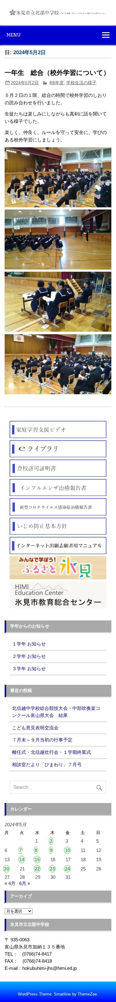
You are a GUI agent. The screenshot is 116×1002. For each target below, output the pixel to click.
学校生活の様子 (81, 82)
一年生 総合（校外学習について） (57, 72)
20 (6, 868)
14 (21, 859)
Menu (13, 35)
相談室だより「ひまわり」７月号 (47, 764)
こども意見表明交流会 (35, 727)
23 (52, 868)
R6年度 (56, 82)
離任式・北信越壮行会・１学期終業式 (51, 752)
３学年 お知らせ (29, 668)
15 (37, 859)
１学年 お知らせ (29, 643)
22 (37, 868)
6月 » (24, 883)
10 (67, 850)
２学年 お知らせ (29, 656)
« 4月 (10, 883)
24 (67, 868)
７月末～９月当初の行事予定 (42, 739)
